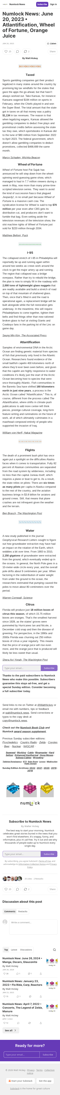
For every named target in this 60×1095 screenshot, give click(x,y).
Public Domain (30, 764)
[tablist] (15, 911)
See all (8, 1030)
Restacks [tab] (22, 911)
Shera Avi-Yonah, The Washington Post (25, 659)
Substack (14, 1088)
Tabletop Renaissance (12, 762)
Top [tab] (6, 949)
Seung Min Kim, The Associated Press (24, 335)
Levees (42, 762)
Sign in (53, 4)
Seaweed (10, 752)
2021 (39, 768)
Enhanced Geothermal (26, 755)
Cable (31, 752)
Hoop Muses (46, 755)
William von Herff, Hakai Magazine (22, 432)
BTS (25, 762)
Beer (7, 746)
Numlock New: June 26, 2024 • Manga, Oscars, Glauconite (22, 960)
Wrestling (38, 757)
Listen (53, 43)
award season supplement (30, 731)
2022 (32, 768)
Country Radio (28, 742)
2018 (30, 770)
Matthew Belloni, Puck (15, 235)
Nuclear (16, 746)
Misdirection (52, 762)
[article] (30, 965)
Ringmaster (41, 752)
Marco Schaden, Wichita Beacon (21, 157)
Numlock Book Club (32, 727)
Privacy (30, 1070)
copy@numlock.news (14, 720)
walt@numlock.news (17, 712)
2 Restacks (38, 878)
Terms (39, 1070)
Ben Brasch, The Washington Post (22, 513)
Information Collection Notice (32, 864)
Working (21, 752)
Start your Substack (21, 1080)
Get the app (45, 1080)
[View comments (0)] (17, 51)
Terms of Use (45, 861)
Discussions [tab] (26, 949)
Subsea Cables (23, 757)
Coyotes (53, 742)
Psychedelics (10, 742)
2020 (47, 768)
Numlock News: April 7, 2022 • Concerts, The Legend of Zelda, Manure (22, 1007)
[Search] (54, 950)
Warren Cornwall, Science (17, 597)
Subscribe (42, 4)
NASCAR (28, 746)
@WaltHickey (45, 705)
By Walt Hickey (10, 966)
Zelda (42, 742)
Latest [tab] (14, 949)
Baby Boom (33, 762)
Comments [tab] (9, 911)
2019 (53, 768)
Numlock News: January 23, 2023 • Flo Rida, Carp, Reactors (22, 983)
